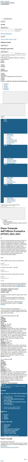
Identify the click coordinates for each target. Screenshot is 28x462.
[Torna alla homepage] (14, 81)
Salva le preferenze (12, 383)
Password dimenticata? (6, 33)
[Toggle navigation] (13, 110)
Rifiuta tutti (13, 289)
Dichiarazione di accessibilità (11, 430)
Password (17, 30)
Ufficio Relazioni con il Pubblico (12, 428)
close (2, 116)
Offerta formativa (8, 221)
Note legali (6, 426)
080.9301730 (9, 397)
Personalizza (4, 289)
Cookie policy (7, 424)
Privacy (5, 427)
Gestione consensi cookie (10, 433)
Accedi (2, 21)
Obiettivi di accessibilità (9, 431)
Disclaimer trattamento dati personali (10, 447)
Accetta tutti (6, 290)
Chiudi (2, 65)
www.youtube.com (5, 359)
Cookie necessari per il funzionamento (10, 308)
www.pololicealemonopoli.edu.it (9, 315)
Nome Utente (18, 29)
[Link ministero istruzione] (7, 2)
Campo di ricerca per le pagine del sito (10, 205)
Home (5, 220)
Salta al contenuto (5, 1)
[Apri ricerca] (15, 97)
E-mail (17, 53)
